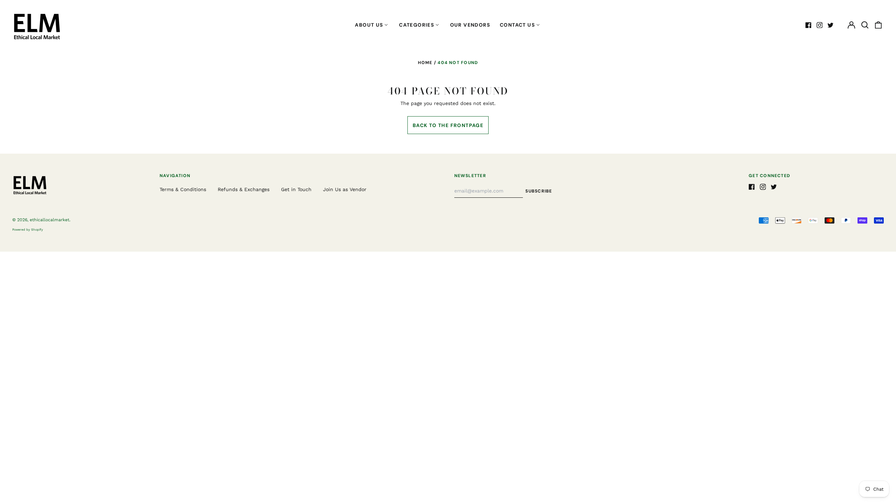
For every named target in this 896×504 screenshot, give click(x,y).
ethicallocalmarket (49, 219)
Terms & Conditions (183, 189)
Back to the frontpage (448, 125)
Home (425, 62)
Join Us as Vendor (344, 189)
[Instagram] (820, 25)
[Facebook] (808, 25)
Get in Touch (296, 189)
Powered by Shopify (27, 229)
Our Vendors (470, 25)
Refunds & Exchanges (244, 189)
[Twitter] (830, 25)
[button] (864, 25)
